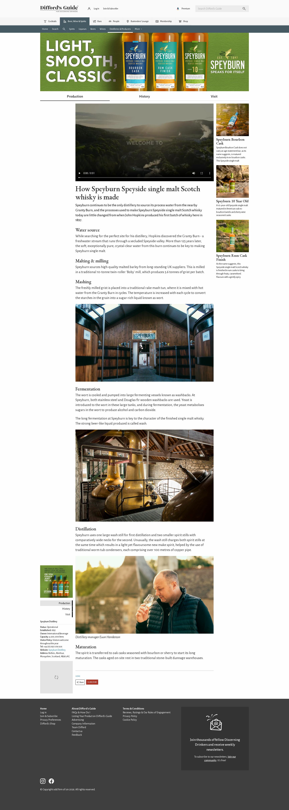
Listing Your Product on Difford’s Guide (92, 716)
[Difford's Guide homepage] (59, 8)
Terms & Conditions (133, 708)
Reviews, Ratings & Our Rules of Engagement (146, 712)
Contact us (77, 731)
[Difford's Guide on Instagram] (44, 781)
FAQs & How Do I (81, 712)
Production (75, 96)
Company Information (83, 723)
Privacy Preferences (50, 719)
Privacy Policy (130, 716)
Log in (43, 712)
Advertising (78, 719)
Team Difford (79, 727)
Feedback (77, 735)
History (144, 96)
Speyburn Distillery (57, 650)
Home (77, 676)
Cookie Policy (130, 719)
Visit (214, 96)
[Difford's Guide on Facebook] (53, 781)
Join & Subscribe (49, 716)
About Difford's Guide (84, 708)
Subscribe (92, 682)
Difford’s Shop (47, 723)
